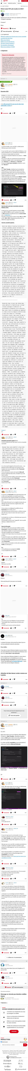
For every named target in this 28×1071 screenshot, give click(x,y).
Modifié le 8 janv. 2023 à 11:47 (10, 636)
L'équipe (11, 1050)
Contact (24, 1050)
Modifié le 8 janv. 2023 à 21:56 (11, 492)
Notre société (16, 1050)
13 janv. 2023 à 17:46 (13, 15)
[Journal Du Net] (20, 1061)
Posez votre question (7, 31)
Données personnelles (12, 1051)
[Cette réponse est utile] (10, 113)
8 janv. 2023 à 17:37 (8, 698)
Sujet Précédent (5, 6)
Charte (9, 1053)
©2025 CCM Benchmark (14, 1054)
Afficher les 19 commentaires (15, 957)
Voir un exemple (23, 1042)
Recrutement (5, 1051)
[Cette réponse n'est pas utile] (14, 113)
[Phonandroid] (20, 1069)
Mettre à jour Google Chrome (7, 41)
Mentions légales (16, 1053)
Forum (5, 3)
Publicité (20, 1050)
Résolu (3, 11)
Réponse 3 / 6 (4, 632)
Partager (17, 31)
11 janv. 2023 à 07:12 (9, 818)
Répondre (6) (5, 28)
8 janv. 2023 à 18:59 (8, 144)
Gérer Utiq (5, 1053)
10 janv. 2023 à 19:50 (9, 784)
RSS (11, 1053)
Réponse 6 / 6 (4, 961)
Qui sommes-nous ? (5, 1050)
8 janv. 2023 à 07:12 (8, 575)
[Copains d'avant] (7, 1066)
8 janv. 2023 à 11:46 (8, 85)
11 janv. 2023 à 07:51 (9, 869)
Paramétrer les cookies (21, 1051)
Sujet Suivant (23, 6)
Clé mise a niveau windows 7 (7, 43)
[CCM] (5, 1)
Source (3, 430)
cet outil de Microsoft (17, 661)
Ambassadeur (10, 84)
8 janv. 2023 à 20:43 (9, 438)
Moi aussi (13, 28)
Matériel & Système (12, 3)
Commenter (5, 113)
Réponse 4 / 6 (4, 683)
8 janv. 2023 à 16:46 (8, 687)
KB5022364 (7, 215)
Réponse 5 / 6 (4, 721)
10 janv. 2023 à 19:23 (9, 726)
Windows (19, 3)
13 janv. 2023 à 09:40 (9, 965)
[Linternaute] (7, 1063)
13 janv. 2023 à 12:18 (9, 978)
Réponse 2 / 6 (4, 571)
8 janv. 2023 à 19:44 (9, 203)
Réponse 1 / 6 (4, 78)
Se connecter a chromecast (7, 45)
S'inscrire (14, 1031)
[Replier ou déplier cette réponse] (26, 79)
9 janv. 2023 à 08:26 (9, 560)
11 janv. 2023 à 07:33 (9, 830)
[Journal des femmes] (7, 1061)
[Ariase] (7, 1069)
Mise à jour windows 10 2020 (8, 47)
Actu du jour (5, 1042)
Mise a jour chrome (5, 40)
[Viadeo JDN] (20, 1066)
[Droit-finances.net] (20, 1064)
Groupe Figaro (22, 1053)
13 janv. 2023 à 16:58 (9, 884)
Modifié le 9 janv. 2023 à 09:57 (10, 616)
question (25, 0)
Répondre (9, 987)
